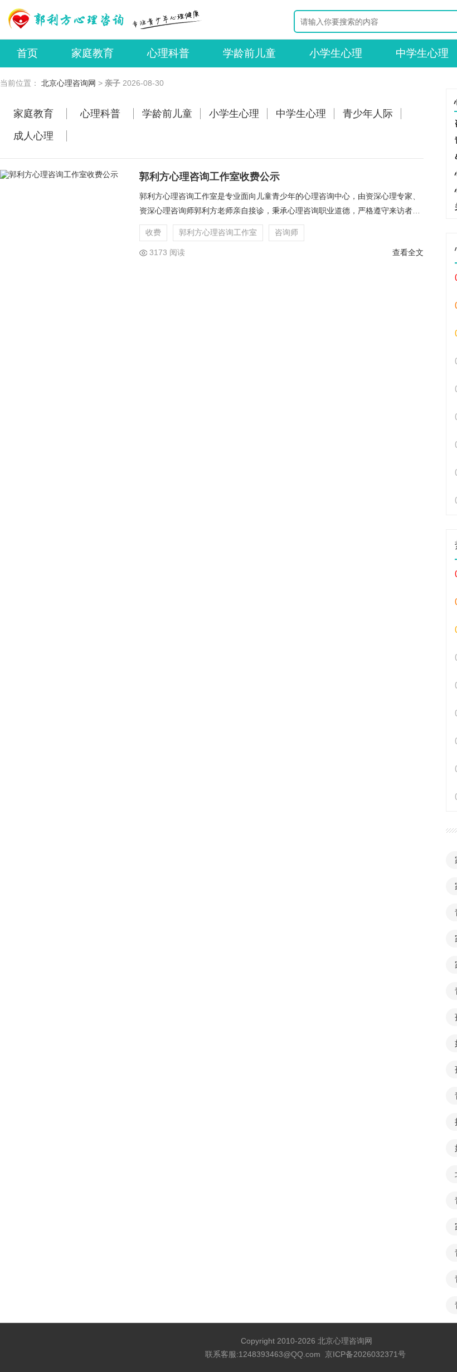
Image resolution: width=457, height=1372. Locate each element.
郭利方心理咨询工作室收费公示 (209, 176)
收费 (153, 232)
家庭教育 (92, 53)
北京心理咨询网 (68, 83)
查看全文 (408, 252)
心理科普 (168, 53)
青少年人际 (368, 113)
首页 (27, 53)
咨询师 (286, 232)
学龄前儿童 (249, 53)
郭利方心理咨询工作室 (218, 232)
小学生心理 (335, 53)
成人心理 (33, 135)
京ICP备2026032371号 (365, 1354)
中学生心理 (301, 113)
